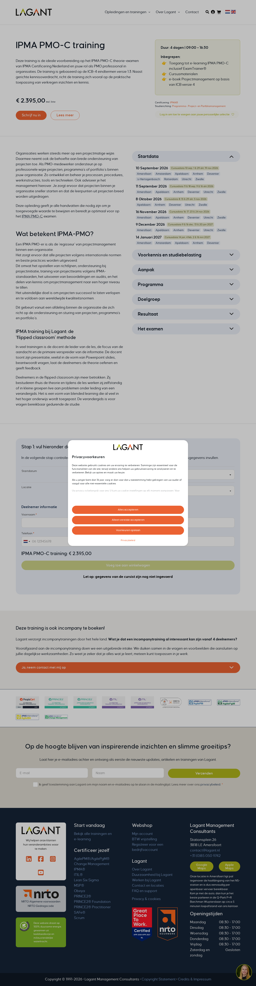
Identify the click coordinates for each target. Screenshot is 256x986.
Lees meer (65, 115)
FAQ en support (144, 891)
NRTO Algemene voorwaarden (40, 901)
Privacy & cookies (146, 899)
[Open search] (207, 12)
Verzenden (204, 773)
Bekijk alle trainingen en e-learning (93, 836)
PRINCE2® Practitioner (92, 907)
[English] (233, 11)
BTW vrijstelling (144, 839)
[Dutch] (227, 11)
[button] (186, 156)
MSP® (79, 885)
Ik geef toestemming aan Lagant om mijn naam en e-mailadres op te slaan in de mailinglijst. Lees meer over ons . (131, 784)
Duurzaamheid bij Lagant (152, 875)
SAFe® (79, 912)
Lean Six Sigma (86, 880)
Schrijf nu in (31, 115)
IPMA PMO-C (101, 61)
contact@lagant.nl (205, 850)
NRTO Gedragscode (41, 905)
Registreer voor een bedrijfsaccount (147, 847)
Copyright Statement (159, 979)
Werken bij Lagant (146, 880)
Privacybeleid (128, 540)
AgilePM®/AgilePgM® (92, 859)
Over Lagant (142, 869)
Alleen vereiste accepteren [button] (128, 519)
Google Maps (201, 866)
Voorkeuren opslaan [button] (128, 530)
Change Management (91, 864)
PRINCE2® (82, 896)
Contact (192, 12)
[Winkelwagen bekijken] (219, 12)
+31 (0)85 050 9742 (205, 856)
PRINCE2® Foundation (92, 902)
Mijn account (142, 834)
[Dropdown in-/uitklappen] (149, 12)
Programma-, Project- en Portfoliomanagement (199, 106)
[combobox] (27, 541)
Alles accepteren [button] (128, 509)
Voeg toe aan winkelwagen (128, 565)
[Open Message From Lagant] (244, 972)
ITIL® (78, 875)
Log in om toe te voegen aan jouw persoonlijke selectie (195, 114)
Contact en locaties (148, 885)
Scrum (79, 918)
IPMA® (174, 102)
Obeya (79, 891)
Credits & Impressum (194, 979)
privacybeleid (210, 784)
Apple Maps (229, 866)
